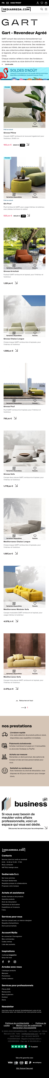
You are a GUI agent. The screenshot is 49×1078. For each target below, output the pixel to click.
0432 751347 (15, 3)
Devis (4, 1000)
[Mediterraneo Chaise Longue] (24, 527)
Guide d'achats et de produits (12, 896)
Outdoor (5, 997)
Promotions (6, 976)
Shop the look (7, 957)
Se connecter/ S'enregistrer (12, 936)
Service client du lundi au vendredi (14, 859)
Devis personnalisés (9, 926)
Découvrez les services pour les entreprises (26, 828)
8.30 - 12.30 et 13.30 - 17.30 (12, 862)
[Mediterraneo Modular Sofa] (24, 595)
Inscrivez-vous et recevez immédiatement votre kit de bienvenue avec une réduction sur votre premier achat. (22, 1011)
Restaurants (6, 992)
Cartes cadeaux (7, 978)
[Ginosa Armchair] (24, 257)
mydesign (9, 955)
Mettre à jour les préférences (29, 1025)
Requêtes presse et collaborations (14, 883)
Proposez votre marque (10, 886)
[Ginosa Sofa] (24, 460)
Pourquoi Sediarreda (9, 880)
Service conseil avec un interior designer (17, 920)
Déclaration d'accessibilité (24, 1027)
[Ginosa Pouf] (24, 392)
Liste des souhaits (8, 944)
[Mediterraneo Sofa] (24, 662)
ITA (3, 3)
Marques (5, 973)
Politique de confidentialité (17, 1023)
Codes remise (7, 942)
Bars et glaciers (7, 994)
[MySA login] (38, 3)
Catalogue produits (9, 970)
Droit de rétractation (9, 902)
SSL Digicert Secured (24, 1068)
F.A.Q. (4, 910)
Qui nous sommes (8, 878)
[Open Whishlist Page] (42, 3)
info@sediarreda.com (30, 1033)
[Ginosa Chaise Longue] (24, 324)
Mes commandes (8, 939)
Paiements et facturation (11, 904)
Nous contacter (7, 865)
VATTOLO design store (10, 867)
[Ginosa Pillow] (24, 116)
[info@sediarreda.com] (7, 3)
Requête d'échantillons (10, 923)
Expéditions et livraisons (11, 907)
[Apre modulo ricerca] (42, 9)
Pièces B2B (6, 989)
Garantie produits (8, 899)
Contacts (7, 856)
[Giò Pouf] (24, 187)
